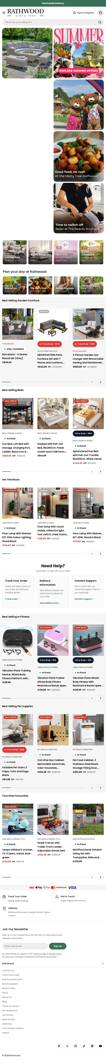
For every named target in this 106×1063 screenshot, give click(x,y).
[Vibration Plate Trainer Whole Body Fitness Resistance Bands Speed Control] (52, 640)
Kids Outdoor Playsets (84, 839)
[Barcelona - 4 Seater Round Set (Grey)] (17, 324)
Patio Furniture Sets (47, 351)
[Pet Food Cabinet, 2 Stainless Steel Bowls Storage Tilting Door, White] (88, 729)
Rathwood (15, 1055)
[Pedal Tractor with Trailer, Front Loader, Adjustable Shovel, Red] (52, 819)
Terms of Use (39, 953)
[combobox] (53, 22)
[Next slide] (100, 382)
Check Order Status (18, 900)
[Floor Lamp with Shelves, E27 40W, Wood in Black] (88, 503)
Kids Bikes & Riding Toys (13, 839)
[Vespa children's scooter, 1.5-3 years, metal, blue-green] (17, 819)
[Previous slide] (92, 382)
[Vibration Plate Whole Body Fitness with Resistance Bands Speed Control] (88, 640)
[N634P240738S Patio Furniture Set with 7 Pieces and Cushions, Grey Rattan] (52, 324)
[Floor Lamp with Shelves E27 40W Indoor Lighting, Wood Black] (17, 503)
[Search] (100, 22)
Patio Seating (79, 351)
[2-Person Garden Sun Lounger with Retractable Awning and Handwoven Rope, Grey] (88, 324)
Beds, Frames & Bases (12, 433)
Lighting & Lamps (10, 523)
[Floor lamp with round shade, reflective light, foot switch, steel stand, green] (52, 503)
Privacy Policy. (55, 953)
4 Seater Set (8, 344)
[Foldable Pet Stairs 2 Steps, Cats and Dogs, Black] (17, 729)
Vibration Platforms (12, 660)
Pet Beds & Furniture (12, 757)
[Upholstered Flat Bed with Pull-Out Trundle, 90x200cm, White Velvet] (88, 413)
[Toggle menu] (4, 12)
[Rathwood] (79, 53)
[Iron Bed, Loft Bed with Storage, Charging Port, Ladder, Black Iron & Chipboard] (17, 413)
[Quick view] (29, 314)
